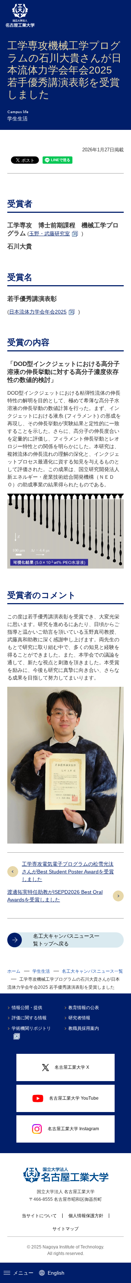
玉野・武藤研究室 (49, 233)
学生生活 (41, 971)
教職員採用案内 (83, 1028)
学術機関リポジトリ (31, 1028)
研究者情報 (79, 1017)
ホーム (13, 971)
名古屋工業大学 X (72, 1067)
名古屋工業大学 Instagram (73, 1128)
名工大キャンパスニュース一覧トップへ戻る (66, 940)
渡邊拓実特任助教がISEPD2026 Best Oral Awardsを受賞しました (55, 896)
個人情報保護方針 (85, 1215)
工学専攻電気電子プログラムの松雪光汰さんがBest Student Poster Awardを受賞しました (68, 871)
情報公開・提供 (27, 1007)
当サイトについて (39, 1215)
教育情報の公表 (83, 1007)
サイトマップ (65, 1228)
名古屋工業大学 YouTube (74, 1098)
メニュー (23, 1273)
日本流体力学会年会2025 (38, 312)
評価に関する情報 (29, 1017)
